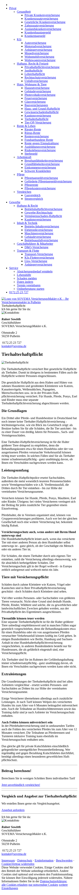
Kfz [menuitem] (19, 39)
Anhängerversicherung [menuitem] (38, 49)
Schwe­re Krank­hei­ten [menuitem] (38, 171)
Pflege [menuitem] (21, 174)
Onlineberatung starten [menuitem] (30, 288)
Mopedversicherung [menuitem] (37, 53)
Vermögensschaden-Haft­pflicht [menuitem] (43, 216)
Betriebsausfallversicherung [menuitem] (41, 240)
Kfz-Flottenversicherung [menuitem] (39, 257)
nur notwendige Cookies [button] (43, 884)
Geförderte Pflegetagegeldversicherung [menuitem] (48, 181)
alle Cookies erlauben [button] (15, 884)
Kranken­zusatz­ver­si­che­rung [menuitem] (41, 18)
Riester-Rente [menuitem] (33, 129)
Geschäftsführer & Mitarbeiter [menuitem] (35, 243)
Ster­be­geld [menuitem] (31, 153)
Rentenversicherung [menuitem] (37, 136)
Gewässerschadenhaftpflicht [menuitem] (41, 112)
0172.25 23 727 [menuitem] (18, 292)
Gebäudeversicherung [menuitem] (38, 91)
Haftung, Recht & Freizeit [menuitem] (32, 63)
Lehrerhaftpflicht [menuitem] (35, 74)
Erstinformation (44, 860)
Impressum (8, 860)
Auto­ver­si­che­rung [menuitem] (35, 42)
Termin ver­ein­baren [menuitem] (28, 285)
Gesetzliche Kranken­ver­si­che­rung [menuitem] (45, 22)
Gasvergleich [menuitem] (32, 195)
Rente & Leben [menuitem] (26, 126)
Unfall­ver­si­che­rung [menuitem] (36, 81)
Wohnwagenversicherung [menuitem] (40, 60)
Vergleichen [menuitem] (24, 191)
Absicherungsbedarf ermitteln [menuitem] (35, 271)
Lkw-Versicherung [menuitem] (36, 261)
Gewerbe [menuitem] (14, 202)
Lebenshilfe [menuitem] (24, 275)
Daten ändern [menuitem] (25, 281)
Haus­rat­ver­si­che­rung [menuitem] (37, 87)
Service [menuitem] (13, 268)
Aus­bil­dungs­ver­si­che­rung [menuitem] (40, 146)
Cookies (7, 864)
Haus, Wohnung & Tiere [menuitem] (32, 84)
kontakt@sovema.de (14, 346)
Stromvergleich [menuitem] (34, 198)
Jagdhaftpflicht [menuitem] (33, 70)
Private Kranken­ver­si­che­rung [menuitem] (42, 15)
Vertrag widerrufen (23, 864)
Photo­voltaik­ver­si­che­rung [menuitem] (40, 94)
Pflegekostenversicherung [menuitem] (40, 188)
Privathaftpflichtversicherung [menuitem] (42, 67)
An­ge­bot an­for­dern (13, 810)
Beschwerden (64, 860)
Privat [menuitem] (12, 8)
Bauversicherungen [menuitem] (36, 105)
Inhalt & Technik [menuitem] (27, 223)
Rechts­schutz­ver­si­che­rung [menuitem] (40, 77)
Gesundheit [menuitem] (24, 11)
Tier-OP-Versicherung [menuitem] (38, 122)
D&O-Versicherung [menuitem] (36, 247)
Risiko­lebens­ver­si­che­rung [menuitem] (40, 150)
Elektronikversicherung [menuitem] (39, 229)
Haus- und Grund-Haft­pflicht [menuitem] (42, 108)
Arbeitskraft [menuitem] (24, 157)
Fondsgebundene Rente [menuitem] (39, 139)
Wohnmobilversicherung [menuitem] (39, 56)
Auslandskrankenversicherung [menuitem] (43, 29)
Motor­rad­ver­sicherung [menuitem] (38, 46)
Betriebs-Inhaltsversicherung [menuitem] (42, 226)
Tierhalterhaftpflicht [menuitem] (36, 119)
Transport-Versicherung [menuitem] (39, 254)
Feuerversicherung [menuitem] (36, 98)
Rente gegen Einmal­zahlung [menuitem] (42, 143)
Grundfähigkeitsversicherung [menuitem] (42, 164)
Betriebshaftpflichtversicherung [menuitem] (43, 209)
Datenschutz (24, 860)
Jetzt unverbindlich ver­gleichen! (21, 784)
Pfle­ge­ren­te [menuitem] (31, 184)
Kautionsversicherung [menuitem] (38, 115)
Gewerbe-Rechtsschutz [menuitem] (39, 212)
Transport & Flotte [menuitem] (28, 250)
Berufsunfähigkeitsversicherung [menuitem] (44, 160)
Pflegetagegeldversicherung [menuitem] (41, 178)
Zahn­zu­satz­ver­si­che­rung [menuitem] (39, 25)
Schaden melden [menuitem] (27, 278)
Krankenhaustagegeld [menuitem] (38, 32)
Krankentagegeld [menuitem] (35, 36)
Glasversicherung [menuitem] (35, 101)
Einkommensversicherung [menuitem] (40, 167)
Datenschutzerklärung (53, 881)
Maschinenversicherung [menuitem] (39, 233)
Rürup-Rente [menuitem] (32, 133)
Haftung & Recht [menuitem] (27, 205)
